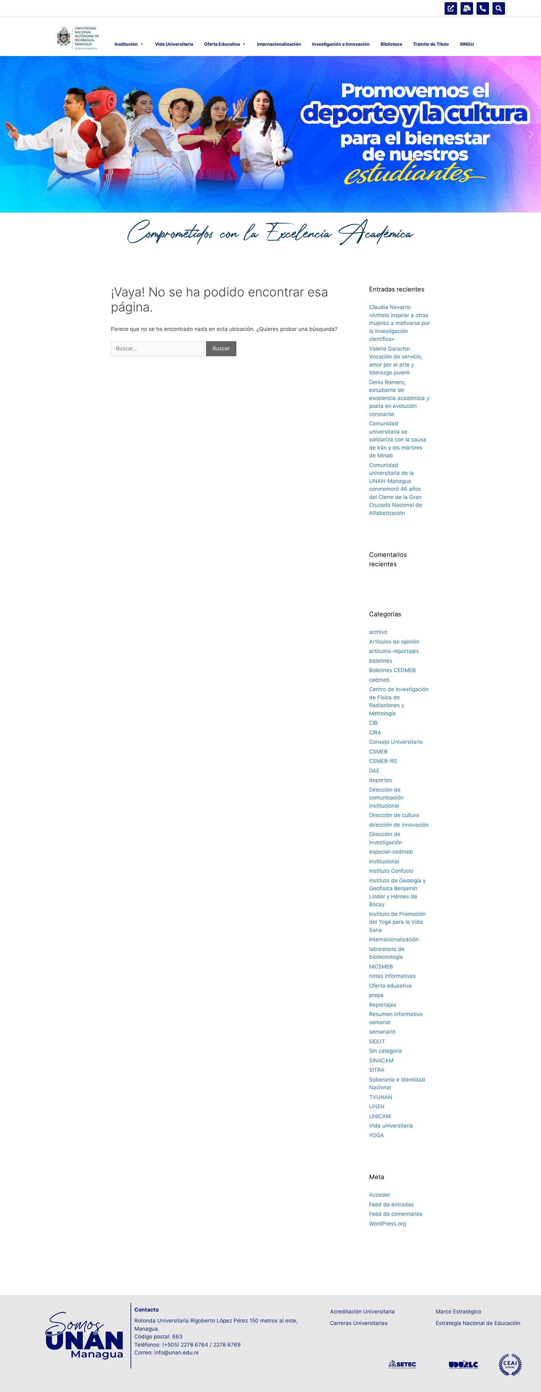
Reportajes (382, 1005)
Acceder (379, 1195)
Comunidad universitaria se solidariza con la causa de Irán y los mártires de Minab (397, 439)
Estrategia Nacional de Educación (478, 1323)
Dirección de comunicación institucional (386, 798)
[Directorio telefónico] (483, 8)
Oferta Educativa (222, 44)
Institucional (384, 861)
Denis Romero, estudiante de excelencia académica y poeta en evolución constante (399, 398)
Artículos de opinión (394, 642)
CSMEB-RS (383, 761)
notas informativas (392, 976)
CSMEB (378, 751)
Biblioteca (391, 44)
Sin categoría (385, 1051)
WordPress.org (387, 1223)
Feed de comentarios (395, 1214)
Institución (126, 44)
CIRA (375, 732)
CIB (373, 723)
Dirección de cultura (394, 815)
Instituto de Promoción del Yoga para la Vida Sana (397, 922)
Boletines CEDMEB (392, 670)
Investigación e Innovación (341, 44)
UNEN (376, 1106)
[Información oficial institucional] (451, 8)
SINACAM (381, 1060)
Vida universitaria (391, 1125)
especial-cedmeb (391, 852)
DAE (374, 771)
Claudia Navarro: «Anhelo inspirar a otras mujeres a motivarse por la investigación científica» (399, 323)
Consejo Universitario (396, 742)
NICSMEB (381, 966)
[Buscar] (498, 8)
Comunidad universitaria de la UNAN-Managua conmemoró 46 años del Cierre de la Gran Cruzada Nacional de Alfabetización (395, 489)
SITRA (376, 1070)
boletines (380, 661)
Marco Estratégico (458, 1311)
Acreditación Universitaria (362, 1311)
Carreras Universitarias (359, 1323)
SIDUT (377, 1041)
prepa (376, 995)
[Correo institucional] (467, 8)
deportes (380, 780)
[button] (10, 134)
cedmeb (379, 680)
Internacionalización (279, 44)
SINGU (467, 44)
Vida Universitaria (174, 44)
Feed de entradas (391, 1204)
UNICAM (380, 1116)
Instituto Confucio (391, 871)
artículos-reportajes (394, 651)
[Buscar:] (158, 348)
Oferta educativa (390, 986)
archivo (378, 632)
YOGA (376, 1135)
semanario (382, 1032)
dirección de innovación (399, 825)
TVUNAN (380, 1097)
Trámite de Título (431, 44)
